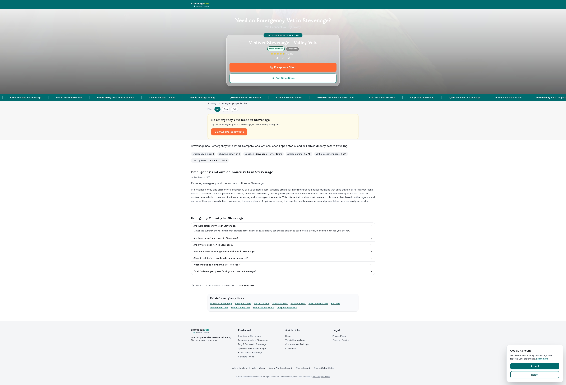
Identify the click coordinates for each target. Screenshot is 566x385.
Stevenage (229, 285)
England (199, 285)
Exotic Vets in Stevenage (250, 352)
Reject (534, 374)
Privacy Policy (339, 336)
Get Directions (285, 78)
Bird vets (335, 303)
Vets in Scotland (239, 368)
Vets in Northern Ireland (280, 368)
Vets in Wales (258, 368)
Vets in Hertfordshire (295, 340)
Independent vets (219, 307)
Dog (226, 109)
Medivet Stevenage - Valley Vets (283, 42)
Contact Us (290, 348)
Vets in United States (324, 368)
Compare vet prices (287, 307)
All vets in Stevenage (221, 303)
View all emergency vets (229, 131)
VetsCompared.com (321, 377)
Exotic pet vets (298, 303)
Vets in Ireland (303, 368)
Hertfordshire (214, 285)
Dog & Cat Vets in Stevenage (252, 344)
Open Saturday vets (263, 307)
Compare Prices (246, 356)
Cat (234, 109)
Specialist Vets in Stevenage (252, 348)
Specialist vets (280, 303)
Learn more (542, 358)
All (217, 109)
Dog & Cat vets (261, 303)
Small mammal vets (318, 303)
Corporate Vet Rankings (297, 344)
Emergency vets (243, 303)
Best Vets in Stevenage (249, 336)
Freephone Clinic (303, 68)
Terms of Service (341, 340)
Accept (535, 366)
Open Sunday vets (240, 307)
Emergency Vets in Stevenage (253, 340)
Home (288, 336)
